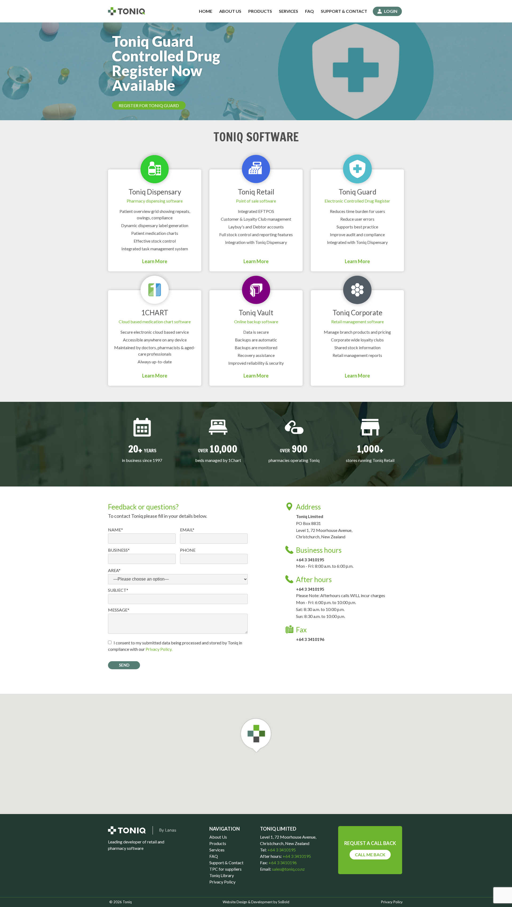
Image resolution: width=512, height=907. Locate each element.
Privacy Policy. (159, 649)
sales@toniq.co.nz (288, 868)
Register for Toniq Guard (149, 105)
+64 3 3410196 (310, 639)
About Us (230, 11)
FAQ (309, 11)
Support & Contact (344, 11)
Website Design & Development (248, 902)
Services (288, 11)
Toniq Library (221, 875)
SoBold (283, 902)
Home (205, 11)
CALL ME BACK (370, 854)
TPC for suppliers (225, 868)
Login (390, 11)
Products (260, 11)
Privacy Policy (222, 881)
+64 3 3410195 (310, 559)
